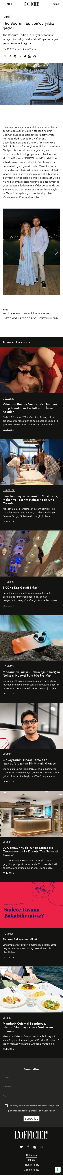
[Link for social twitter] (21, 1147)
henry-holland (48, 318)
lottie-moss (11, 318)
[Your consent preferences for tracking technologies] (58, 1170)
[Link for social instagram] (34, 1147)
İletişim (31, 1159)
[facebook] (10, 57)
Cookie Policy (31, 1169)
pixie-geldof (28, 318)
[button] (57, 251)
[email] (5, 57)
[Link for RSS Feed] (41, 1147)
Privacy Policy (48, 1110)
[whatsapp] (29, 57)
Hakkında (31, 1155)
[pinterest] (15, 57)
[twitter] (24, 57)
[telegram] (34, 57)
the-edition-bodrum (36, 313)
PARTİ (6, 17)
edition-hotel (12, 313)
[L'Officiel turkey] (31, 4)
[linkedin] (19, 57)
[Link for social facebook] (28, 1147)
